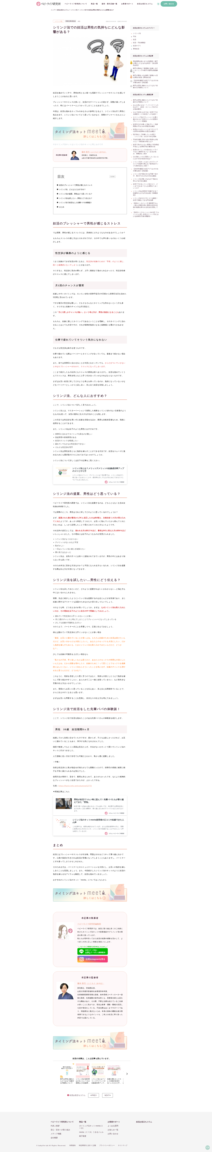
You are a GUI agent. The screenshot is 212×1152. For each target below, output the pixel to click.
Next (127, 1072)
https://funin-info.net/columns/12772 (75, 786)
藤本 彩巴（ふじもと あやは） (94, 152)
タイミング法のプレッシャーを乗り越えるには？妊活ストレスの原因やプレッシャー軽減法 (145, 119)
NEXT (107, 1095)
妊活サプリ (137, 46)
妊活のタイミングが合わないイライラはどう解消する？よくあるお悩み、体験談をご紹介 (145, 151)
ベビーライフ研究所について (76, 4)
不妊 (134, 36)
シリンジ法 (74, 10)
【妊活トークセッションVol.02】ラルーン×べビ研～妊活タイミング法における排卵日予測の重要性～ (146, 214)
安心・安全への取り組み (60, 1130)
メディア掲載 (56, 1134)
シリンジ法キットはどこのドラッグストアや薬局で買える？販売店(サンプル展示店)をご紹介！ (145, 164)
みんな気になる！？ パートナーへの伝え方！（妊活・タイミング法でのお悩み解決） (145, 107)
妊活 (134, 39)
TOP (207, 1147)
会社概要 (54, 1138)
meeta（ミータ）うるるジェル (91, 1132)
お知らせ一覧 (113, 1130)
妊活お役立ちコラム (145, 4)
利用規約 (72, 1145)
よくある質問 (113, 1126)
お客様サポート (127, 4)
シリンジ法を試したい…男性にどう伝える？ (75, 198)
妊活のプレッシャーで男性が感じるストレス (75, 185)
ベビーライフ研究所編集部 (89, 924)
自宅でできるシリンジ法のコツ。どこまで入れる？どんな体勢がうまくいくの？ (145, 186)
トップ (53, 10)
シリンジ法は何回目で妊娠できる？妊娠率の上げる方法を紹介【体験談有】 (145, 193)
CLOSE (112, 176)
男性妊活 (136, 49)
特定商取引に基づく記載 (87, 1145)
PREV (94, 1095)
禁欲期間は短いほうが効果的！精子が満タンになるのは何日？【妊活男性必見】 (145, 63)
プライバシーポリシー (107, 1145)
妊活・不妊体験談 (139, 42)
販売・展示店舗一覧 (109, 4)
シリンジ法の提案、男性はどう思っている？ (75, 194)
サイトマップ (122, 1145)
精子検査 (82, 1136)
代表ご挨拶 (55, 1126)
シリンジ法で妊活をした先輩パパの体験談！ (75, 202)
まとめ (61, 207)
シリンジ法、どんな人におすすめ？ (72, 189)
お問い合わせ (169, 4)
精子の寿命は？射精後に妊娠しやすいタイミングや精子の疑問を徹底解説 (145, 70)
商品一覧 (94, 4)
